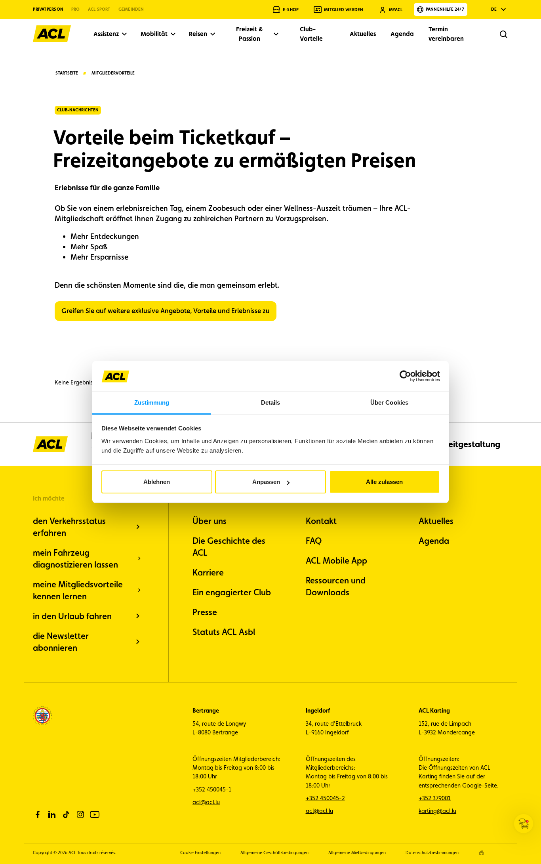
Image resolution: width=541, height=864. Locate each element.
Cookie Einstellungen (200, 852)
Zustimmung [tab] (152, 402)
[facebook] (37, 814)
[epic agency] (481, 853)
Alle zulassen (384, 481)
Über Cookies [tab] (389, 402)
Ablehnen (156, 481)
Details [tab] (270, 402)
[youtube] (94, 814)
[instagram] (80, 814)
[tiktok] (66, 814)
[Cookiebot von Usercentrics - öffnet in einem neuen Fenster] (405, 376)
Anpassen (266, 481)
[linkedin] (52, 814)
